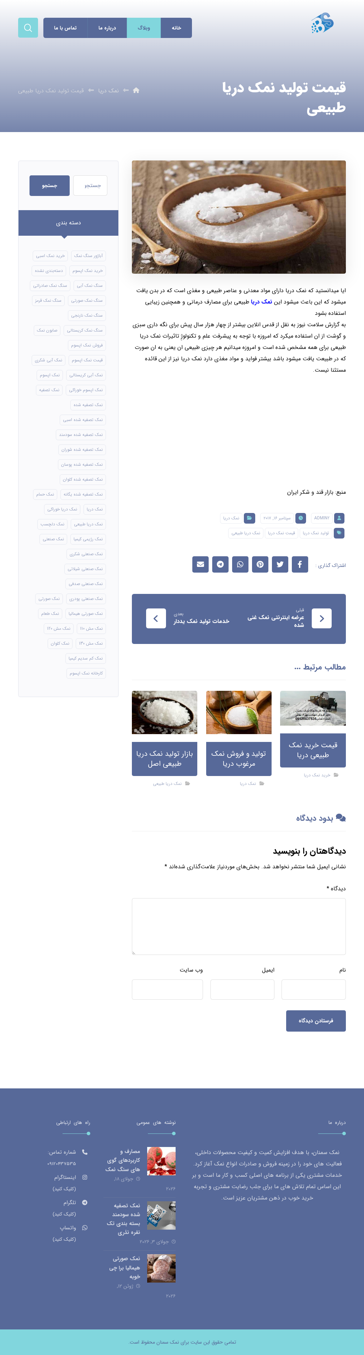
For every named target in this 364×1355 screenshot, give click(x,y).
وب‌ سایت (191, 970)
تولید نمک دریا (316, 533)
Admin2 (322, 518)
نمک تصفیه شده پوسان (82, 464)
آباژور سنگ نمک (88, 255)
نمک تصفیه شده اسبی (83, 419)
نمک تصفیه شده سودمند (81, 434)
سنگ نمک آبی (90, 285)
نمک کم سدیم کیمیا (86, 658)
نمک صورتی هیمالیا (86, 613)
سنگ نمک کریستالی (85, 330)
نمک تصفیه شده (88, 404)
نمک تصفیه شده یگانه (83, 494)
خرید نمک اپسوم (88, 270)
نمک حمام (45, 494)
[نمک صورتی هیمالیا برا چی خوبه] (161, 1268)
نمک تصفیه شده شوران (82, 449)
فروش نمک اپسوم (87, 345)
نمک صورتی (49, 598)
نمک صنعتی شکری (86, 554)
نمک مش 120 (58, 628)
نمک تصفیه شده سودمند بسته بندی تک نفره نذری (123, 1219)
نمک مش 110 (91, 628)
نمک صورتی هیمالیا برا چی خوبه (124, 1268)
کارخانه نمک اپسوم (86, 673)
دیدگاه (336, 888)
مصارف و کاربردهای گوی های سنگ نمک (122, 1160)
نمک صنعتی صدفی (86, 583)
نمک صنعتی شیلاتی (85, 569)
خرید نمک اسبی (50, 255)
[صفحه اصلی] (136, 90)
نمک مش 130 (91, 643)
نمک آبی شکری (48, 360)
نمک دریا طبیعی (245, 533)
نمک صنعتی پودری (86, 598)
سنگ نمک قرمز (48, 300)
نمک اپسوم (50, 375)
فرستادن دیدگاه (316, 1021)
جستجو (49, 186)
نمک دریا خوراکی (62, 509)
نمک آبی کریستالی (86, 375)
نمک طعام (50, 613)
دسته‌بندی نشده (49, 270)
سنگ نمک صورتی (87, 300)
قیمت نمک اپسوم (87, 360)
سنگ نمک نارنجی (87, 315)
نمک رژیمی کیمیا (88, 539)
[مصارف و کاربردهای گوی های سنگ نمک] (161, 1161)
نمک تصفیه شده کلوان (83, 479)
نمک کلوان (60, 643)
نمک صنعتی (53, 539)
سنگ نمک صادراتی (50, 285)
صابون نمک (47, 330)
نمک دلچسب (52, 524)
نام (342, 970)
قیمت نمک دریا (281, 533)
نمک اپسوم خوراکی (86, 390)
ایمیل (268, 970)
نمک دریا (261, 301)
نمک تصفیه (49, 390)
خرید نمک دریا (317, 775)
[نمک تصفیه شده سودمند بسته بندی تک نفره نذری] (161, 1215)
